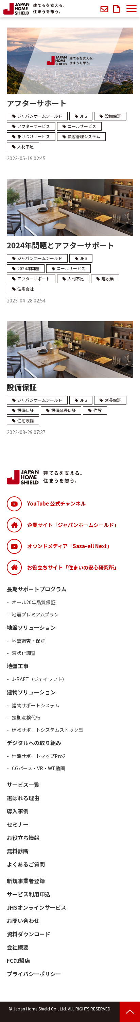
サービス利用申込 (28, 894)
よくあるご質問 (26, 864)
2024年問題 (28, 268)
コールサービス (82, 126)
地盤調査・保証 (28, 640)
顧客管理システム (84, 136)
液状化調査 (24, 652)
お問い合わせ (105, 8)
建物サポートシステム (35, 705)
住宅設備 (25, 420)
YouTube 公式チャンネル (56, 503)
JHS (83, 116)
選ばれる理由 (23, 798)
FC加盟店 (18, 960)
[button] (131, 8)
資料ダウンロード (117, 8)
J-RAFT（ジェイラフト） (39, 679)
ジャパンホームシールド (39, 116)
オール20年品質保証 (33, 602)
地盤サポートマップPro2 (39, 756)
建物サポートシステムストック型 (47, 729)
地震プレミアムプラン (35, 614)
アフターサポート (37, 102)
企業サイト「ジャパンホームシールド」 (73, 524)
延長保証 (113, 400)
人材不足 (25, 146)
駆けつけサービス (33, 136)
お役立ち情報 (23, 838)
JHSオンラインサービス (36, 907)
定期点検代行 (26, 717)
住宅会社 (25, 289)
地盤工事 (18, 666)
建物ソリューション (31, 692)
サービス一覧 (23, 784)
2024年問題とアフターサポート (60, 245)
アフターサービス (33, 126)
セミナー (18, 824)
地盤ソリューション (31, 627)
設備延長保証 (63, 410)
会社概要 (18, 947)
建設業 (108, 278)
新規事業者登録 (26, 881)
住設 (97, 410)
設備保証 (113, 116)
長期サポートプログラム (37, 589)
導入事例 (18, 811)
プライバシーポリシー (34, 974)
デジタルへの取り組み (34, 743)
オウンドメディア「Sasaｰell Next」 (69, 545)
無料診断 (18, 851)
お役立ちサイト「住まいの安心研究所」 (73, 567)
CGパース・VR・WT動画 (38, 768)
